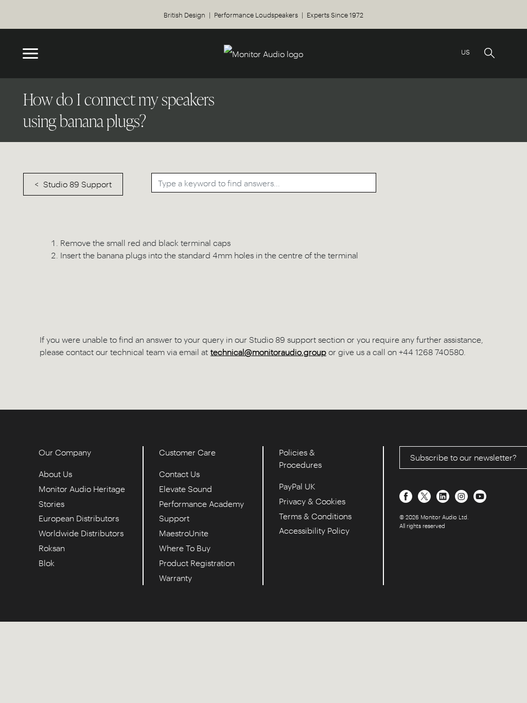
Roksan (52, 548)
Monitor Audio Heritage (82, 489)
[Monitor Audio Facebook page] (406, 495)
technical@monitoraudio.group (268, 352)
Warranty (175, 578)
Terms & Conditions (315, 516)
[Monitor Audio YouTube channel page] (479, 495)
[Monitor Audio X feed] (425, 495)
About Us (55, 474)
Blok (47, 563)
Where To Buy (184, 548)
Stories (51, 503)
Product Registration (197, 563)
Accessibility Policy (314, 530)
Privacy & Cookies (312, 501)
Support (174, 518)
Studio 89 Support (77, 184)
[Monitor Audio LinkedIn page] (443, 495)
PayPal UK (297, 486)
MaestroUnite (183, 533)
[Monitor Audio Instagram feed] (462, 495)
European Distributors (79, 518)
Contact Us (179, 474)
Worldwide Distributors (81, 533)
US (465, 52)
